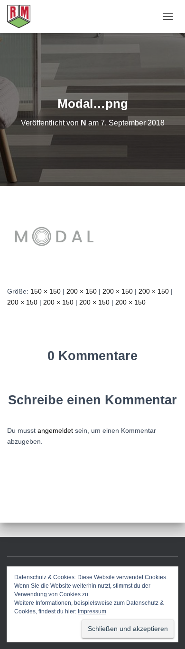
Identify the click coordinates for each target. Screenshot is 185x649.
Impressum (92, 611)
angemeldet (55, 430)
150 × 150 (45, 291)
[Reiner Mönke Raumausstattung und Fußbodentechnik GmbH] (22, 17)
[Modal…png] (54, 235)
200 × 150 (81, 291)
